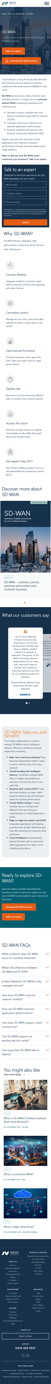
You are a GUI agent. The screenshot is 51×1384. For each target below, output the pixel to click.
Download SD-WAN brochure (19, 907)
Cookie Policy (35, 1370)
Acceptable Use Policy (17, 1373)
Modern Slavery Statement (12, 1377)
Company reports (13, 1283)
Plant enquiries (13, 1302)
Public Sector (12, 1315)
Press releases (38, 1305)
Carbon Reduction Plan (41, 1377)
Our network (13, 1293)
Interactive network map (13, 1296)
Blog (38, 1293)
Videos (38, 1311)
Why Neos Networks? (13, 1268)
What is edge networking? (19, 1226)
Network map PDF (13, 1299)
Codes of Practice (23, 1370)
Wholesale (12, 1318)
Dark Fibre (38, 1265)
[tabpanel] (25, 550)
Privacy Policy (45, 1370)
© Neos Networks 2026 (25, 1366)
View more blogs (12, 1074)
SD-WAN (38, 1268)
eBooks (38, 1299)
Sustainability (12, 1271)
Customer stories (38, 1296)
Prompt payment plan (13, 1274)
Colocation (38, 1274)
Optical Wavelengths (38, 1262)
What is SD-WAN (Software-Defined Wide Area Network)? (25, 1119)
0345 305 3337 (25, 1348)
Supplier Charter (27, 1377)
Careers (12, 1277)
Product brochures (38, 1308)
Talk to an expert (13, 916)
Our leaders (13, 1280)
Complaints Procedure (8, 1370)
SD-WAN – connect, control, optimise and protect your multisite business (21, 585)
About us (13, 1265)
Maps (38, 1302)
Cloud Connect (38, 1271)
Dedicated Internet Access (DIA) (38, 1256)
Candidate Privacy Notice (34, 1373)
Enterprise (12, 1312)
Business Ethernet (38, 1259)
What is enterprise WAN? (18, 1174)
